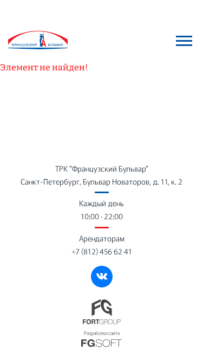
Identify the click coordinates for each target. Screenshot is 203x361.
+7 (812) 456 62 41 (101, 251)
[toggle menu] (184, 40)
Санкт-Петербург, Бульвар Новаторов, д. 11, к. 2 (101, 181)
